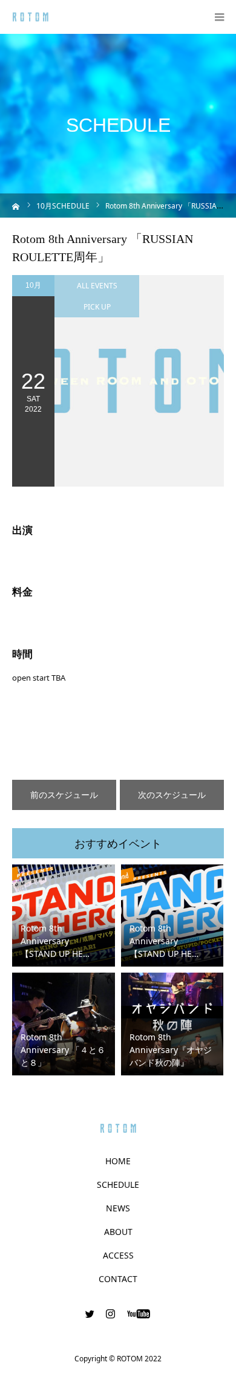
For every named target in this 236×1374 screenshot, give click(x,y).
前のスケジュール (64, 794)
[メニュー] (219, 17)
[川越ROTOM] (30, 17)
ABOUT (118, 1232)
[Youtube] (138, 1314)
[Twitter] (90, 1314)
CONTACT (118, 1279)
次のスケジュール (172, 794)
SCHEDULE (118, 1185)
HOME (118, 1161)
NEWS (118, 1208)
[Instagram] (111, 1314)
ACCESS (118, 1255)
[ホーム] (16, 205)
